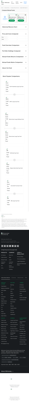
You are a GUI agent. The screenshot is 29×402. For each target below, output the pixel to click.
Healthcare (12, 314)
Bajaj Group (3, 326)
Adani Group (3, 322)
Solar (21, 293)
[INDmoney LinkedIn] (5, 246)
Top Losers (22, 327)
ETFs (21, 2)
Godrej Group (4, 337)
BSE (15, 364)
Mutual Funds (25, 2)
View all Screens (13, 336)
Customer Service (11, 262)
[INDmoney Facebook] (2, 246)
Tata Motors (3, 286)
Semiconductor (23, 291)
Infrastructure (13, 299)
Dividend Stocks (13, 328)
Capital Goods (13, 308)
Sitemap (10, 269)
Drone (21, 295)
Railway (12, 306)
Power (11, 297)
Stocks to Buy (22, 341)
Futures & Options (3, 262)
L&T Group (3, 335)
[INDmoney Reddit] (15, 246)
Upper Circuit (22, 335)
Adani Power (4, 303)
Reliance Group (4, 324)
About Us (11, 255)
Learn (10, 259)
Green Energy (22, 289)
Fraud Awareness (11, 266)
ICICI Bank (3, 296)
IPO (2, 265)
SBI (2, 292)
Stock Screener (13, 338)
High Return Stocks (14, 330)
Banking (12, 284)
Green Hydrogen (23, 297)
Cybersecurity (23, 299)
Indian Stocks (17, 2)
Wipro (2, 311)
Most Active (22, 329)
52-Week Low (22, 333)
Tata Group (3, 320)
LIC (2, 309)
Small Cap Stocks (14, 324)
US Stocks (12, 2)
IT (10, 287)
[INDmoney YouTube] (10, 246)
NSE (13, 364)
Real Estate (12, 301)
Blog (10, 257)
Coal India (3, 313)
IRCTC (2, 305)
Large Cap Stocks (14, 320)
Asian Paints (3, 315)
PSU (11, 303)
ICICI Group (3, 339)
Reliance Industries (5, 288)
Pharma (12, 289)
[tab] (5, 278)
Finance (12, 310)
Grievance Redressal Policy (21, 264)
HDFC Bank (3, 290)
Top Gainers (22, 325)
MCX (18, 364)
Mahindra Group (4, 333)
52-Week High (23, 331)
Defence (12, 295)
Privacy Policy (20, 256)
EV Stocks (22, 287)
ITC (2, 307)
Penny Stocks (13, 326)
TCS (2, 294)
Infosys (2, 298)
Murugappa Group (5, 343)
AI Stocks (22, 284)
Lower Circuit (22, 337)
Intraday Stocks (23, 344)
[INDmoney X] (7, 246)
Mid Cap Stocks (13, 322)
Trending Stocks (23, 339)
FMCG (11, 293)
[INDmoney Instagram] (12, 246)
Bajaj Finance (4, 301)
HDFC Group (4, 330)
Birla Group (3, 328)
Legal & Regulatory (21, 261)
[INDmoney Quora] (18, 246)
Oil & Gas (12, 312)
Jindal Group (4, 341)
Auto (11, 291)
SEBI (10, 364)
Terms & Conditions (21, 259)
